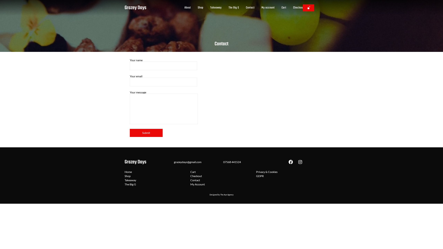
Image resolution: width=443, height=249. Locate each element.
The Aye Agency (227, 194)
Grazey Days (135, 8)
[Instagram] (300, 162)
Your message (138, 92)
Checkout (298, 7)
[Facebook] (290, 162)
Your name (136, 60)
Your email (136, 76)
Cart (284, 7)
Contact (250, 7)
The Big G (234, 7)
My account (268, 7)
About (187, 7)
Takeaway (216, 7)
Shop (200, 7)
